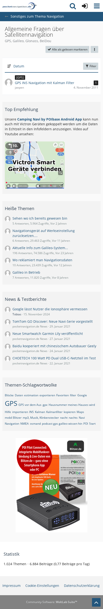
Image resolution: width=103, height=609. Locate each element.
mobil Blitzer (13, 418)
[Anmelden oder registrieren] (85, 6)
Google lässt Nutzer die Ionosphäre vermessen (49, 309)
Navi (82, 418)
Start (92, 424)
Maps (80, 412)
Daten (19, 395)
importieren (20, 412)
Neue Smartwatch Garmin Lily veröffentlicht (47, 333)
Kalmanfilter (54, 412)
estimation (31, 395)
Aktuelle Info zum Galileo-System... (40, 248)
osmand (35, 424)
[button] (97, 6)
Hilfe (8, 412)
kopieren (69, 412)
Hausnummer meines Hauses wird (72, 405)
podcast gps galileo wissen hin (62, 424)
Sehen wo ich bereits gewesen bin (39, 218)
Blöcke (9, 395)
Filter (92, 66)
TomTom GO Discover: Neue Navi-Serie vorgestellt (52, 321)
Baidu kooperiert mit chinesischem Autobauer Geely (54, 346)
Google (82, 395)
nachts (73, 418)
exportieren (47, 395)
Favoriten (62, 395)
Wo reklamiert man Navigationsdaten (42, 260)
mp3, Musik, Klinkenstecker (41, 418)
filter (73, 395)
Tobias (16, 314)
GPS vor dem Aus (29, 405)
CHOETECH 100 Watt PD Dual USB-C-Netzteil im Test (54, 358)
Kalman (40, 412)
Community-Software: (51, 602)
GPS (11, 403)
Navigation (12, 424)
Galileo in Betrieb (26, 272)
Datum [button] (18, 66)
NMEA (24, 424)
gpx (45, 405)
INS (31, 412)
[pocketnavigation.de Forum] (19, 6)
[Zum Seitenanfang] (96, 602)
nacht (64, 418)
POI (85, 424)
